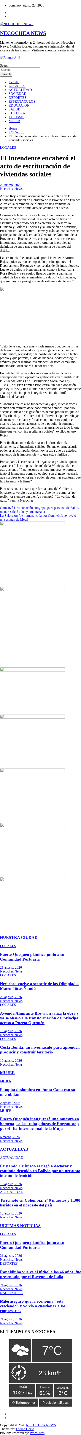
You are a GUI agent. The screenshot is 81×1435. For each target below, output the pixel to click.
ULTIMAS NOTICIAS (20, 1225)
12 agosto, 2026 (11, 1213)
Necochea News (11, 189)
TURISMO (16, 117)
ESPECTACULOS (22, 101)
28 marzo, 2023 (10, 185)
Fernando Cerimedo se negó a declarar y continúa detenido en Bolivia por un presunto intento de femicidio (40, 1171)
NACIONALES (11, 1293)
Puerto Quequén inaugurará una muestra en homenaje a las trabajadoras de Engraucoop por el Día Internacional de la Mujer (39, 1124)
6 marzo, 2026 (10, 1137)
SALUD (15, 109)
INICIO (14, 82)
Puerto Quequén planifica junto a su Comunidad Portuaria (32, 956)
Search (4, 65)
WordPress (37, 1433)
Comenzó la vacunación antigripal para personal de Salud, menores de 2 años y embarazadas (39, 509)
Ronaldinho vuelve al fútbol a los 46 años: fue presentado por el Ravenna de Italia (40, 1274)
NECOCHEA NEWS (23, 33)
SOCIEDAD (18, 93)
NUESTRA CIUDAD (19, 937)
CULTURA (17, 113)
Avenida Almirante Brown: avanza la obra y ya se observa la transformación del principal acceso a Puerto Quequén (39, 1018)
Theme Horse (25, 1429)
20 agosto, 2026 (11, 997)
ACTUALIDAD (20, 90)
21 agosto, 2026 (11, 967)
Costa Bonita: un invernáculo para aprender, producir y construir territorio (40, 1049)
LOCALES (17, 86)
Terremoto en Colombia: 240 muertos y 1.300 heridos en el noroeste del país (40, 1202)
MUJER (14, 121)
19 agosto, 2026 (11, 1031)
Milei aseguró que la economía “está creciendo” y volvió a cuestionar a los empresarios (32, 1306)
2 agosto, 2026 (10, 1103)
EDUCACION (19, 105)
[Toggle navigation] (1, 62)
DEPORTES (17, 97)
